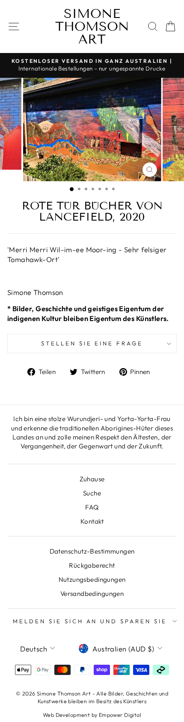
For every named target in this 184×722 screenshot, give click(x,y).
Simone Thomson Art (92, 26)
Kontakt (92, 521)
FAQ (91, 507)
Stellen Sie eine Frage (92, 343)
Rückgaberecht (92, 565)
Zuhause (92, 479)
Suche (92, 493)
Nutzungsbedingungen (92, 579)
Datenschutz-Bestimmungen (92, 551)
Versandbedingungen (92, 593)
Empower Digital (120, 714)
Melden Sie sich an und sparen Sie (90, 621)
